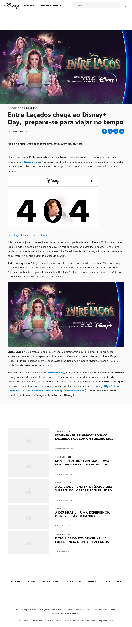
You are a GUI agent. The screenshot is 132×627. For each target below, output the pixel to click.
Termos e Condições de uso (77, 610)
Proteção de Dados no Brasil (51, 610)
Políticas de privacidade (26, 610)
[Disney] (11, 6)
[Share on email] (116, 131)
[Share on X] (110, 131)
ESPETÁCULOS (73, 581)
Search (124, 5)
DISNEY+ (16, 581)
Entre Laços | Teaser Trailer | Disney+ (28, 235)
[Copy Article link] (121, 131)
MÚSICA (92, 581)
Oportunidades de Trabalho (104, 610)
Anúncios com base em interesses (65, 613)
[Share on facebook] (104, 131)
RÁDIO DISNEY (50, 581)
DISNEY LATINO (112, 581)
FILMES (32, 581)
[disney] (66, 573)
